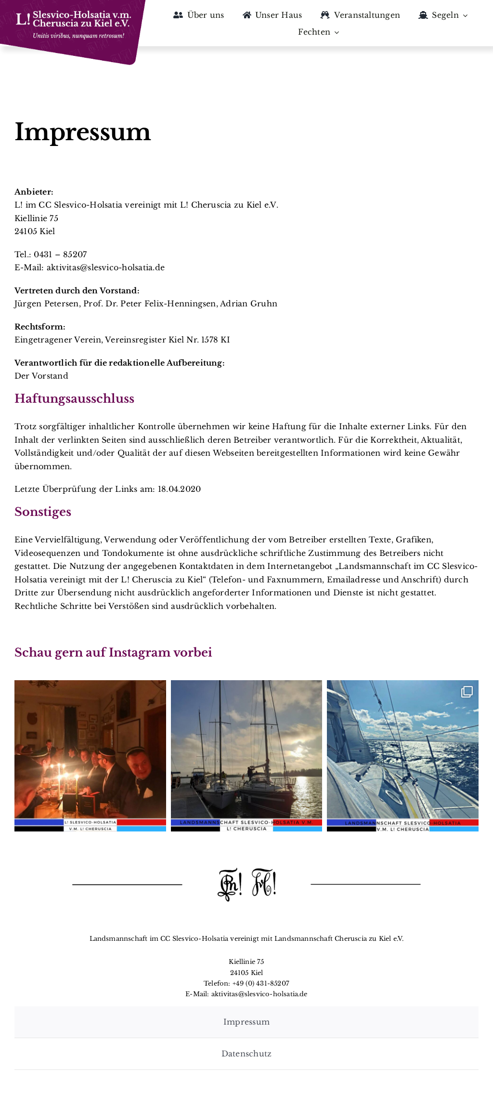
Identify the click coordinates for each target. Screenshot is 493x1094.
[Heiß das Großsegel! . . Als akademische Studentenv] (247, 756)
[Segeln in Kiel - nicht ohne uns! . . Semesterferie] (403, 756)
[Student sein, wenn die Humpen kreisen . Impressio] (90, 756)
